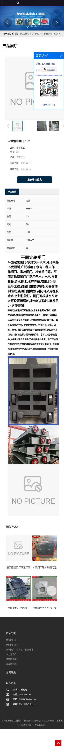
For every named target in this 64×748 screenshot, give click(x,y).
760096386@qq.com (27, 699)
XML (52, 721)
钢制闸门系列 (51, 34)
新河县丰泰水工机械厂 (12, 721)
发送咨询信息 (34, 179)
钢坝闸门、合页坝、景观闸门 (19, 650)
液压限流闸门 (12, 659)
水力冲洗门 (11, 654)
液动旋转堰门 (12, 664)
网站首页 (25, 34)
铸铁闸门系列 (12, 640)
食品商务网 (40, 725)
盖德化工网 (26, 725)
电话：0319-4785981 (22, 694)
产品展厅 (37, 34)
